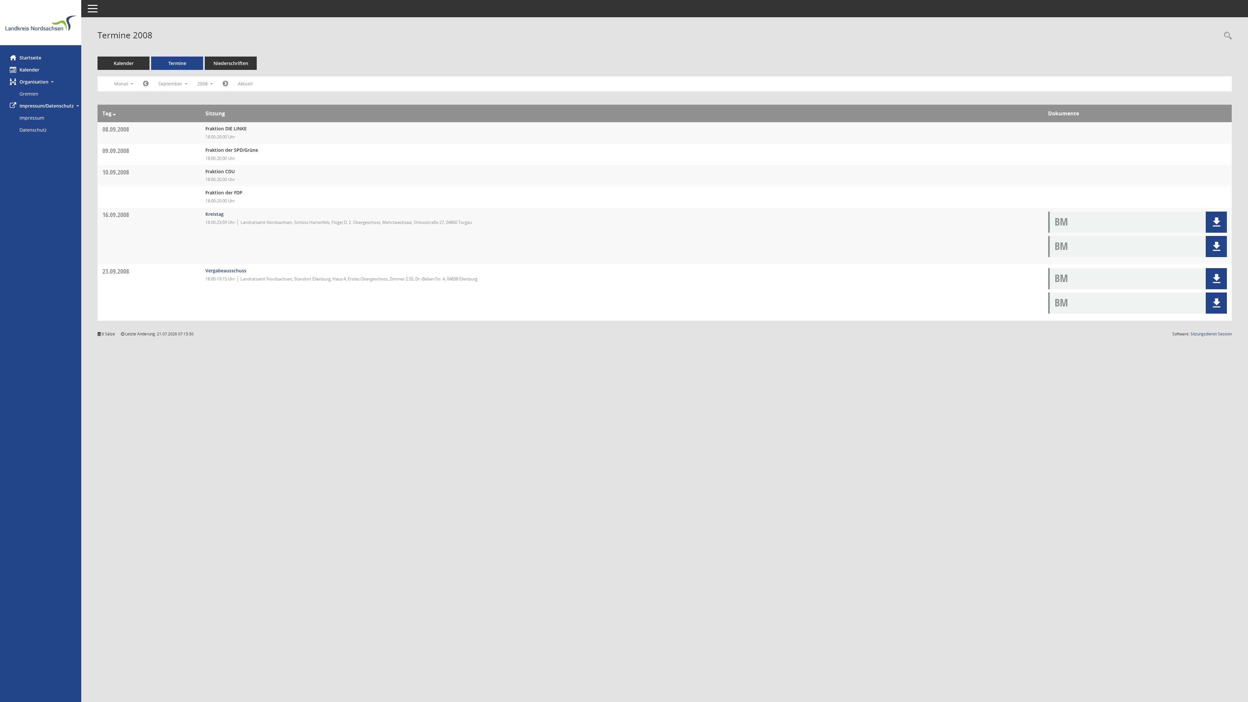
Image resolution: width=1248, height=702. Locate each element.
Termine (177, 63)
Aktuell (245, 84)
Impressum (32, 118)
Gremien (29, 94)
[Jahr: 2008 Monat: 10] (225, 84)
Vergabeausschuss (225, 270)
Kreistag (214, 214)
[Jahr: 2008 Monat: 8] (145, 84)
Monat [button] (121, 84)
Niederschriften (231, 63)
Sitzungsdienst (1211, 334)
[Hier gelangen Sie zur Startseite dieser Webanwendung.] (40, 25)
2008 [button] (203, 84)
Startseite (30, 58)
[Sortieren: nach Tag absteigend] (114, 113)
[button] (40, 82)
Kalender (29, 70)
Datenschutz (33, 130)
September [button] (171, 84)
